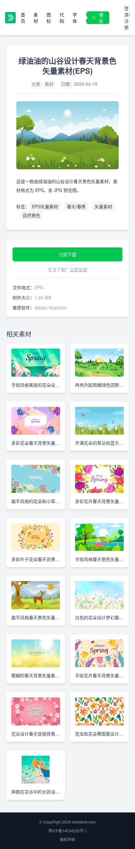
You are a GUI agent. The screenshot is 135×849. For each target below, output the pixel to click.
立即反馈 (78, 269)
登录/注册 (127, 17)
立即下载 (67, 254)
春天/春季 (76, 206)
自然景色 (31, 215)
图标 (48, 17)
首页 (23, 17)
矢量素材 (103, 206)
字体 (75, 17)
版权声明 (67, 839)
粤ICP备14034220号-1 (67, 830)
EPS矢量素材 (45, 206)
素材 (36, 17)
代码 (62, 17)
